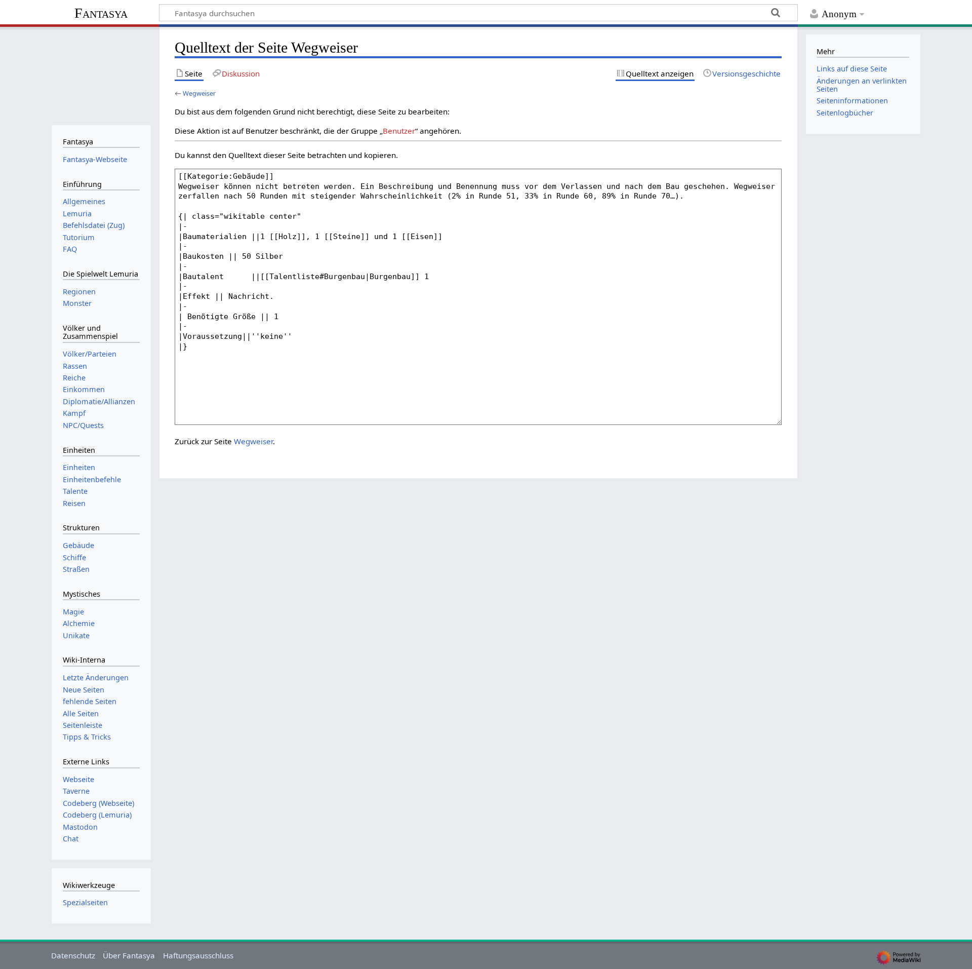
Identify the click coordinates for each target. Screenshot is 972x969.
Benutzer (399, 131)
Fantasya (101, 13)
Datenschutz (73, 955)
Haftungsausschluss (198, 955)
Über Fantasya (129, 955)
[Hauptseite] (101, 74)
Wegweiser (199, 93)
